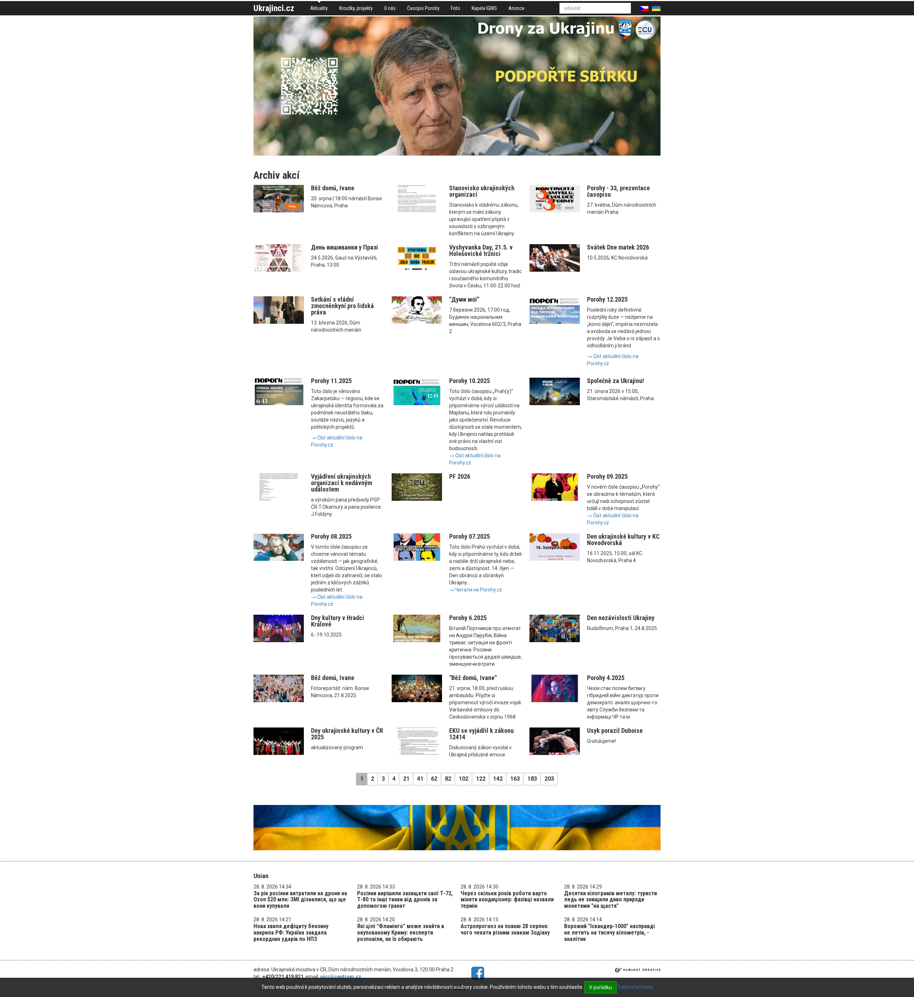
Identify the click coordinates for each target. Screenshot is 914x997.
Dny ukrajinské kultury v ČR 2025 (347, 734)
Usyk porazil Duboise (615, 730)
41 (420, 778)
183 (532, 778)
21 (406, 778)
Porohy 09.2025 (607, 476)
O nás (390, 8)
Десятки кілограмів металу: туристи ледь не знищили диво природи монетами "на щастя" (610, 899)
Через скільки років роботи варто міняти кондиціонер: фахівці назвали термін (507, 899)
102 (463, 778)
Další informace (635, 987)
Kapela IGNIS (484, 8)
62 (434, 778)
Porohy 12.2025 (607, 299)
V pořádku (600, 987)
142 (498, 778)
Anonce (516, 8)
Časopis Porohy (423, 8)
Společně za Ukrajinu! (615, 380)
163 (515, 778)
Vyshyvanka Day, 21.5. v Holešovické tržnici (481, 250)
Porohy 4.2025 (605, 677)
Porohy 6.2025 (468, 617)
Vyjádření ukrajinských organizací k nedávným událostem (341, 483)
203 (549, 778)
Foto (455, 8)
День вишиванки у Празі (344, 247)
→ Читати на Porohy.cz (475, 590)
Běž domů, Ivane (332, 188)
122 (481, 778)
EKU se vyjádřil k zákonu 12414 (481, 734)
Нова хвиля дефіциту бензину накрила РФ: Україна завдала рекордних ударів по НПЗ (290, 932)
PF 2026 (459, 476)
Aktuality (319, 8)
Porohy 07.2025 (469, 536)
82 (448, 778)
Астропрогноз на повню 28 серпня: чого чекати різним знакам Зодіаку (505, 929)
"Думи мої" (464, 299)
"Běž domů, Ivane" (473, 677)
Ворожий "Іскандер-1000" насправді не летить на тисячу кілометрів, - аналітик (609, 932)
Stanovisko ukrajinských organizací (481, 191)
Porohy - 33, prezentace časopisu (618, 191)
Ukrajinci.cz (273, 8)
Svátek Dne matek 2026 (618, 247)
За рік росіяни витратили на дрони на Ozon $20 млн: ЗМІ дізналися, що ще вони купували (300, 899)
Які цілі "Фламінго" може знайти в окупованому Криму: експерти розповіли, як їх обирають (400, 932)
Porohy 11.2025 (331, 380)
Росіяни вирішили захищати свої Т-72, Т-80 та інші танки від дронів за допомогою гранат (405, 899)
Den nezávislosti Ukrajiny (620, 617)
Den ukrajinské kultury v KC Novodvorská (623, 540)
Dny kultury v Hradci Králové (337, 621)
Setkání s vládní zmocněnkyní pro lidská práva (342, 306)
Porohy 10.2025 (469, 380)
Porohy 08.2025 (331, 536)
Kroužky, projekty (356, 8)
